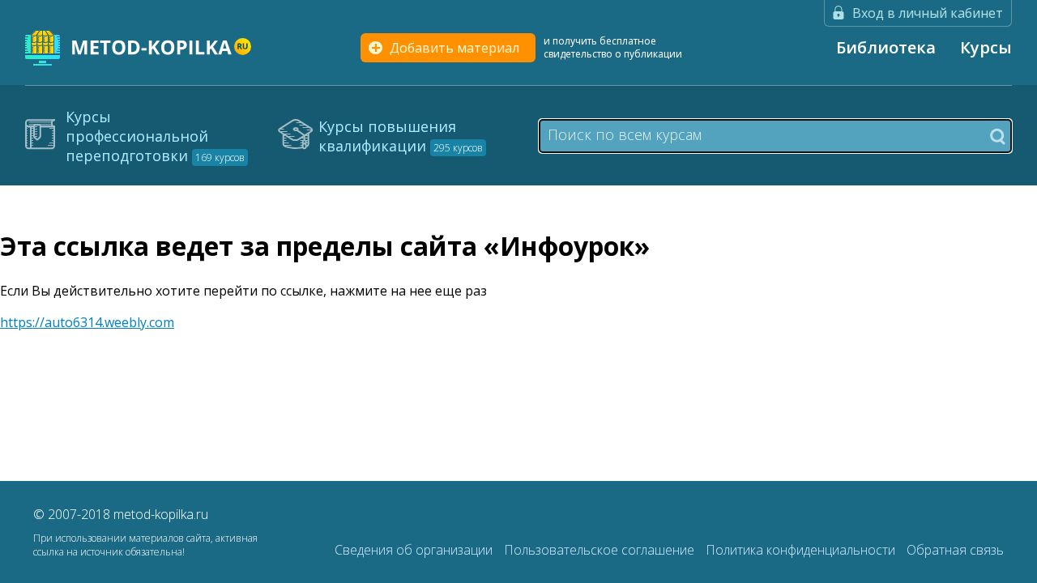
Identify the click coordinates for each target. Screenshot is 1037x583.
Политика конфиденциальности (802, 550)
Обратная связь (955, 550)
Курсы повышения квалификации (400, 136)
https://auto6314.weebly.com (87, 322)
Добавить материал (454, 48)
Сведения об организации (415, 550)
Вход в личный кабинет (927, 13)
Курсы (986, 47)
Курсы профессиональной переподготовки (155, 136)
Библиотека (886, 47)
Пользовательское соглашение (601, 550)
